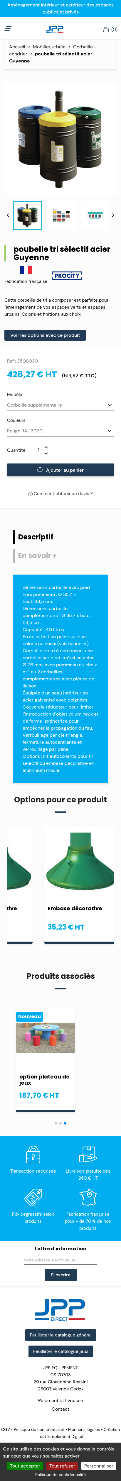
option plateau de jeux (44, 1079)
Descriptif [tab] (35, 537)
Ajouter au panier (64, 470)
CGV (6, 1429)
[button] (56, 1123)
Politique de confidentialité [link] (60, 1474)
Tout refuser (62, 1466)
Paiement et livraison (60, 1400)
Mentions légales (84, 1429)
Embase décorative (75, 908)
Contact (60, 1409)
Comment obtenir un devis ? (63, 494)
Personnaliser (98, 1466)
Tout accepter (25, 1466)
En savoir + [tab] (37, 556)
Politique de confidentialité (39, 1429)
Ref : (11, 361)
